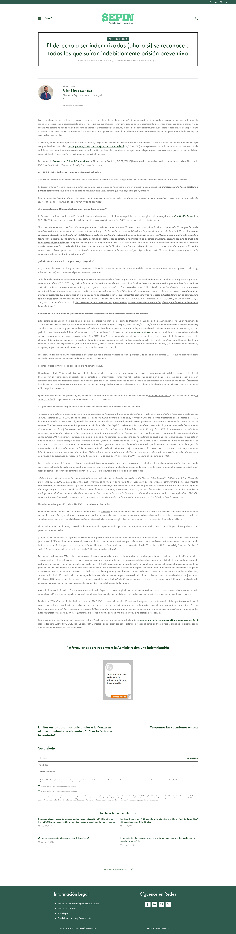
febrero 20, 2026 (47, 842)
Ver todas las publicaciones (73, 105)
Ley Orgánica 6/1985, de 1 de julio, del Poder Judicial (96, 146)
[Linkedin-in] (215, 2)
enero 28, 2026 (129, 845)
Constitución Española (185, 216)
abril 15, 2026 (128, 826)
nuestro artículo (142, 332)
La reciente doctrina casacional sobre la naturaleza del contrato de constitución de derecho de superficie (157, 840)
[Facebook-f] (210, 2)
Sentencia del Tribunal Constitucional (71, 161)
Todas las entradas (86, 60)
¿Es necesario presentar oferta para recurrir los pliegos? (63, 838)
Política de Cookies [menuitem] (66, 908)
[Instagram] (221, 2)
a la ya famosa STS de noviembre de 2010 (169, 619)
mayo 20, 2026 (47, 826)
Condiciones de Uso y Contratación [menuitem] (74, 918)
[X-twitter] (226, 2)
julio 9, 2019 (69, 86)
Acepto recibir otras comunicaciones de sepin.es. (59, 791)
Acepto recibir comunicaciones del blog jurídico (58, 786)
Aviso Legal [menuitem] (62, 913)
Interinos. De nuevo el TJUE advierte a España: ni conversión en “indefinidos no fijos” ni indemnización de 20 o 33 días (159, 820)
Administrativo (118, 39)
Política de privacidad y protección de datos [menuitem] (78, 903)
